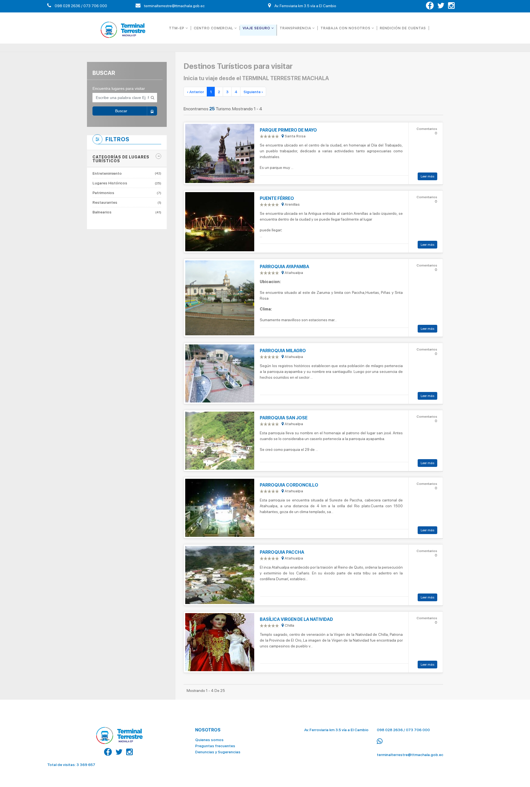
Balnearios (126, 212)
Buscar (121, 111)
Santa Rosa (295, 136)
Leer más (427, 176)
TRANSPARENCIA (296, 28)
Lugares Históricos (126, 183)
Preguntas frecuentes (215, 746)
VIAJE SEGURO (257, 28)
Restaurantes (126, 202)
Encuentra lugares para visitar (118, 88)
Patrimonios (126, 192)
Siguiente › (253, 92)
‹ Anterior (195, 92)
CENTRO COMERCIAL (214, 28)
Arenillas (292, 204)
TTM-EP (177, 28)
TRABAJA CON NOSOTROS (346, 28)
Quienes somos (209, 740)
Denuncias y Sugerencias (217, 752)
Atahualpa (293, 272)
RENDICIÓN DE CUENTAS (403, 28)
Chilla (289, 625)
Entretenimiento (126, 173)
